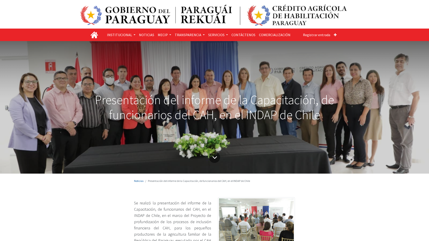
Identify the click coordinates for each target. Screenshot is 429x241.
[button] (335, 34)
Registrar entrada (316, 35)
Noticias (138, 181)
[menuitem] (146, 34)
